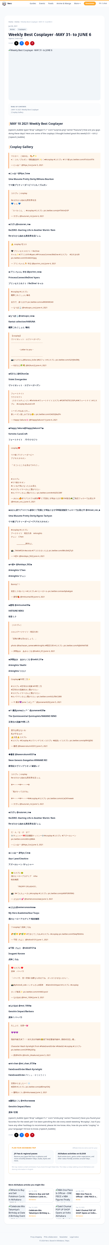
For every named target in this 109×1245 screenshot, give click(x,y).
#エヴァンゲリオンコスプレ (41, 740)
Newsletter (89, 3)
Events (42, 3)
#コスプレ (58, 159)
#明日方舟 (49, 645)
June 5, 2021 (37, 165)
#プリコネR (24, 254)
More (77, 3)
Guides (33, 3)
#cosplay (49, 159)
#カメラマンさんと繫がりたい (23, 492)
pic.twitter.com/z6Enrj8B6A (23, 839)
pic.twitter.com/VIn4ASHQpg (24, 258)
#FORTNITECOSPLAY (69, 400)
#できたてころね (33, 934)
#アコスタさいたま (40, 550)
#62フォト (41, 360)
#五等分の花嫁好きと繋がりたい (24, 689)
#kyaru (32, 254)
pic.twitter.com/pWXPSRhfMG (61, 893)
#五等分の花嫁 (26, 686)
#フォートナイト (85, 400)
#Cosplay (24, 740)
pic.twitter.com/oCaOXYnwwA (60, 798)
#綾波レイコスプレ (61, 740)
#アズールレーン (69, 835)
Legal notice (74, 1237)
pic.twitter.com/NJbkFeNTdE (76, 645)
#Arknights (40, 645)
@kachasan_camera (26, 645)
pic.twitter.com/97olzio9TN (82, 159)
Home (11, 22)
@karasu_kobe (29, 360)
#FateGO (60, 1046)
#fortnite (34, 400)
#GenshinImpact (53, 985)
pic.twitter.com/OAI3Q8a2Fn (48, 414)
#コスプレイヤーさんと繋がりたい (25, 489)
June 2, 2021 (41, 1092)
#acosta (28, 550)
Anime (17, 22)
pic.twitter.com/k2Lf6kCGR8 (49, 696)
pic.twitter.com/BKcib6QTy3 (61, 550)
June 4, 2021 (38, 216)
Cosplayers (22, 29)
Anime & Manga (64, 3)
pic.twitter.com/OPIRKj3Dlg (23, 1049)
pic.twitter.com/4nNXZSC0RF (49, 492)
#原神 (40, 985)
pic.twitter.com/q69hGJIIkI (81, 740)
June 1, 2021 (42, 939)
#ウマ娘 (66, 159)
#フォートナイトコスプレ (49, 400)
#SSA (21, 550)
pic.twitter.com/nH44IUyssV (35, 992)
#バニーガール (41, 591)
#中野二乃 (37, 686)
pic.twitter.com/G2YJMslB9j (67, 360)
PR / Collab (103, 3)
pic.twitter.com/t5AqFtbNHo (71, 934)
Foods (50, 3)
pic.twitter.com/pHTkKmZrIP (56, 210)
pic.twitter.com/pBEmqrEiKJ (38, 1086)
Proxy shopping (36, 1237)
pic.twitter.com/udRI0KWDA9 (40, 302)
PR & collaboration (50, 1237)
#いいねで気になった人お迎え (23, 486)
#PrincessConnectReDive (47, 254)
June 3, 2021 (37, 844)
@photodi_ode (20, 985)
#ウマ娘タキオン (18, 482)
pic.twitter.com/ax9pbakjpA (60, 591)
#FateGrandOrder (48, 1046)
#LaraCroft (30, 404)
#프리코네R (74, 254)
